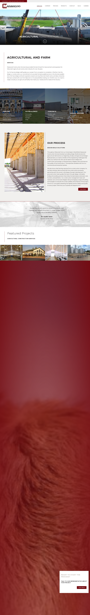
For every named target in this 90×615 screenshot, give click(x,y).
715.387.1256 (11, 1)
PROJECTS (64, 5)
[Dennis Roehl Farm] (36, 249)
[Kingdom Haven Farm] (58, 249)
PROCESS (55, 5)
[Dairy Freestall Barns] (81, 249)
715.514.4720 (21, 1)
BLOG (79, 5)
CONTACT (72, 5)
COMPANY (47, 5)
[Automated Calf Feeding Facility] (13, 249)
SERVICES (39, 5)
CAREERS (86, 5)
